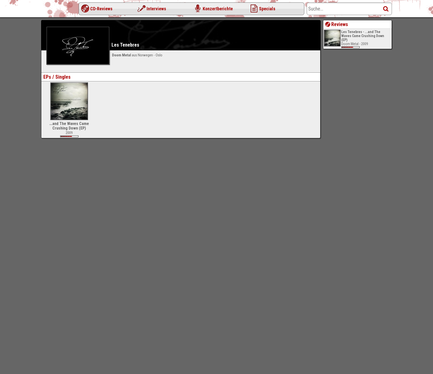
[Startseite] (61, 10)
